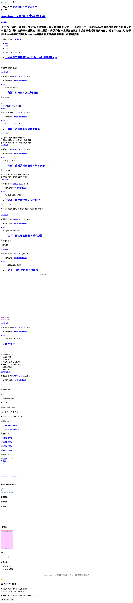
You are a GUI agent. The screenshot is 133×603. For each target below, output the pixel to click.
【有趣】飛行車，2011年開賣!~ (22, 92)
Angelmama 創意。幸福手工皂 (23, 16)
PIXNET (51, 575)
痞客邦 (15, 76)
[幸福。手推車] (15, 470)
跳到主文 (4, 22)
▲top (3, 84)
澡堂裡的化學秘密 (10, 425)
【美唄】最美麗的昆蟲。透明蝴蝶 (23, 235)
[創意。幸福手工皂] (1, 490)
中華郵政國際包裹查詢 (12, 430)
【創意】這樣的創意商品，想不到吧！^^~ (28, 165)
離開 (12, 600)
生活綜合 (18, 39)
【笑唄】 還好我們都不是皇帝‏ (21, 270)
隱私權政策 (78, 575)
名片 (6, 48)
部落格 (7, 46)
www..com (7, 531)
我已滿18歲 (5, 600)
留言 (20, 76)
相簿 (6, 43)
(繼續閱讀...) (5, 72)
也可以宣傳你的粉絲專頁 (7, 492)
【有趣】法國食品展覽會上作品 (22, 129)
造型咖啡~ (10, 344)
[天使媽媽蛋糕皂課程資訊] (7, 442)
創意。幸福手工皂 (5, 488)
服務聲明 (86, 575)
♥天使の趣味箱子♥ (20, 80)
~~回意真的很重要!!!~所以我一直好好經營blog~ (31, 57)
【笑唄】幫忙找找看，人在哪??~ (23, 200)
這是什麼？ (7, 548)
